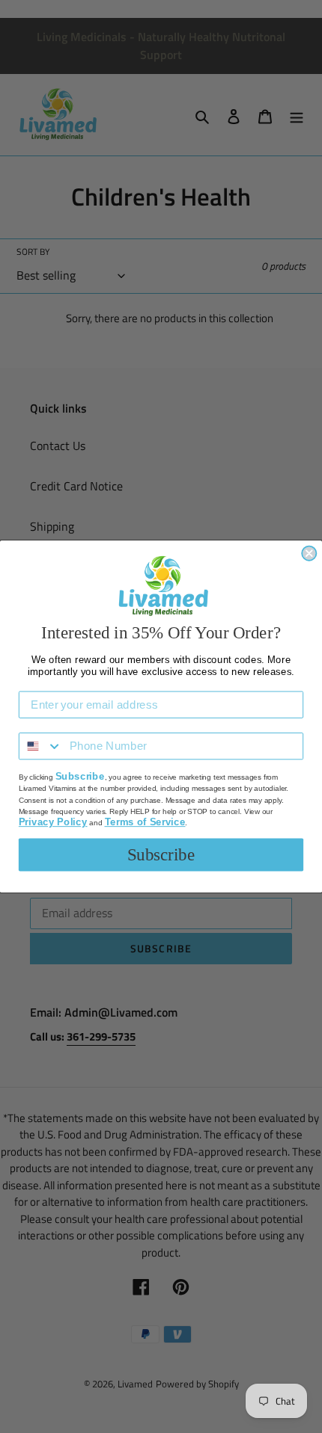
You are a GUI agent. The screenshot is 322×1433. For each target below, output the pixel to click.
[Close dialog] (309, 553)
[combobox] (40, 746)
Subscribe (161, 854)
